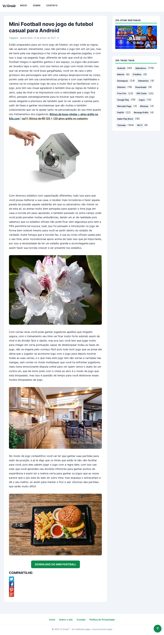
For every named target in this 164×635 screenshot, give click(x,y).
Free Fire (121, 93)
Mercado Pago (124, 106)
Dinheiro (121, 87)
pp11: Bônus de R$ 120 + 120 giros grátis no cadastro (55, 118)
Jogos (142, 100)
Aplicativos (140, 68)
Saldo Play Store (125, 119)
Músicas (144, 106)
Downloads (140, 87)
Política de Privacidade (102, 619)
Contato (51, 5)
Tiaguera (13, 38)
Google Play (123, 100)
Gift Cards (141, 93)
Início (23, 5)
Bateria (120, 74)
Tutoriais (121, 125)
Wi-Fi (139, 125)
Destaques (122, 81)
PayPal (120, 112)
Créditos (137, 74)
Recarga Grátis (141, 112)
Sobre (37, 5)
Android (121, 68)
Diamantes (143, 81)
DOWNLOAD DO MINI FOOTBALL (55, 564)
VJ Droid (9, 6)
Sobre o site (66, 619)
